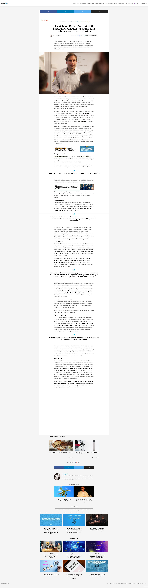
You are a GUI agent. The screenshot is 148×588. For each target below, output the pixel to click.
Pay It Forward (90, 3)
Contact (145, 583)
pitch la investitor (80, 510)
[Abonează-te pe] (80, 36)
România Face (121, 3)
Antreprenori (76, 3)
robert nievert (82, 509)
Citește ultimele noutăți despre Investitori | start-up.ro (78, 21)
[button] (137, 3)
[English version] (135, 3)
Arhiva (141, 583)
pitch (73, 509)
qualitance (69, 509)
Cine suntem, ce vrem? (110, 583)
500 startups (58, 509)
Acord (121, 583)
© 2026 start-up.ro (5, 583)
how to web (64, 509)
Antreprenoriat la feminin (111, 3)
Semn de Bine (83, 3)
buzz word (66, 510)
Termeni (131, 583)
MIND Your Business (99, 3)
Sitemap (137, 583)
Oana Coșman (56, 35)
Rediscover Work (129, 3)
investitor (76, 509)
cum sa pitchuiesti (89, 509)
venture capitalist (73, 510)
